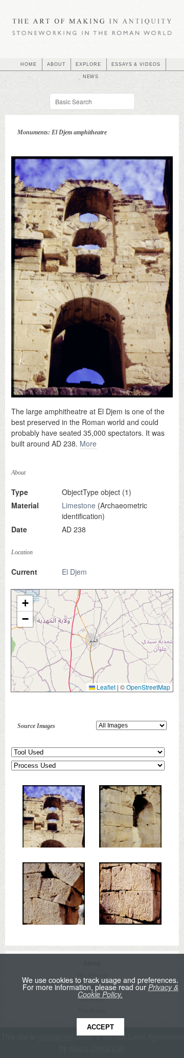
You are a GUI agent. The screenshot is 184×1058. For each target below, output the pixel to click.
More (88, 443)
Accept (100, 1027)
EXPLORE (88, 64)
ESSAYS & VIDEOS (135, 64)
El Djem (74, 572)
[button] (25, 604)
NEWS (91, 76)
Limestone (79, 505)
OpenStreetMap (148, 687)
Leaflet (105, 687)
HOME (28, 64)
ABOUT (56, 64)
